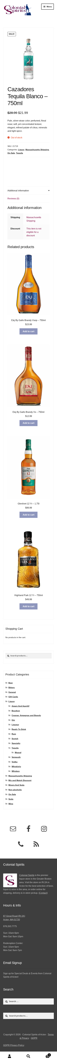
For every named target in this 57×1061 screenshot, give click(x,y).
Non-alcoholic (15, 790)
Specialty (16, 743)
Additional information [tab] (18, 190)
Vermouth (16, 757)
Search (28, 1056)
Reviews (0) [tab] (13, 198)
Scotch (15, 739)
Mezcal (18, 752)
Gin (13, 720)
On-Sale (11, 153)
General (12, 692)
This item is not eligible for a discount (33, 232)
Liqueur (15, 724)
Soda (10, 799)
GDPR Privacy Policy (13, 1045)
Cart (44, 1054)
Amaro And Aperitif (20, 706)
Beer (10, 683)
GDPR (34, 1038)
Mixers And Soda (16, 785)
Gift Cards (13, 697)
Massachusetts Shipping (37, 149)
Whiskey (16, 771)
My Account (9, 1056)
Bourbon (16, 711)
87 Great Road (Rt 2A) (14, 916)
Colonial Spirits (26, 875)
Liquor (21, 149)
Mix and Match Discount (19, 780)
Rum (14, 734)
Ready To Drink (19, 729)
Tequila (19, 153)
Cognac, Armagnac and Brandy (26, 715)
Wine (10, 804)
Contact (43, 893)
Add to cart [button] (28, 331)
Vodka (14, 762)
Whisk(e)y (16, 766)
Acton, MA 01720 (11, 919)
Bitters (11, 687)
